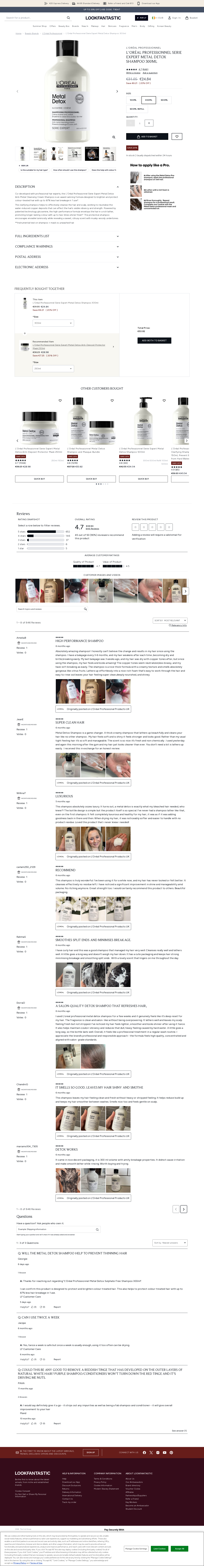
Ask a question (150, 73)
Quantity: (132, 117)
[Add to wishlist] (177, 136)
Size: (129, 93)
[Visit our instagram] (158, 1452)
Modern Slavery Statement (106, 1489)
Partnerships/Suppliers (136, 1495)
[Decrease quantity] (130, 123)
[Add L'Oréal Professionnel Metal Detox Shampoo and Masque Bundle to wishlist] (112, 400)
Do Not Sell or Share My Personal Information (30, 1495)
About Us (130, 1479)
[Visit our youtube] (164, 1452)
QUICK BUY (39, 479)
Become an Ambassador (137, 1505)
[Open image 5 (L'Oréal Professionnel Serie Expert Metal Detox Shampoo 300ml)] (92, 154)
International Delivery (72, 1495)
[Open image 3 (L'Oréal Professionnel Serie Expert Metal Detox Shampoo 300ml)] (57, 154)
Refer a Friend (132, 1499)
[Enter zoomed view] (113, 137)
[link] (174, 18)
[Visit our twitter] (151, 1452)
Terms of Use (36, 1563)
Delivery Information (71, 1492)
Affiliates (130, 1492)
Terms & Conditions (103, 1479)
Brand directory (133, 1485)
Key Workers (131, 1502)
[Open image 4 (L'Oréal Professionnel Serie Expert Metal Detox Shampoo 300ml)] (75, 154)
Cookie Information (103, 1485)
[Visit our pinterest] (171, 1452)
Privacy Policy (100, 1482)
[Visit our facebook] (144, 1452)
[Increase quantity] (149, 123)
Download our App (71, 1482)
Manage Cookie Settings (136, 1549)
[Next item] (187, 440)
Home (18, 33)
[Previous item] (17, 440)
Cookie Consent (22, 1491)
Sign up (91, 1452)
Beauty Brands (32, 33)
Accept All (179, 1549)
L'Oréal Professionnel (52, 33)
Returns (65, 1489)
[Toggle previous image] (17, 91)
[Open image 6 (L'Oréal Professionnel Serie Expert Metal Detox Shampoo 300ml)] (109, 154)
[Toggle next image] (117, 91)
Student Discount (134, 1509)
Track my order (69, 1502)
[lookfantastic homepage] (103, 18)
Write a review (133, 73)
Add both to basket (154, 340)
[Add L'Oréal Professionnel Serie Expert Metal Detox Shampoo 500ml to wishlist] (164, 400)
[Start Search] (68, 18)
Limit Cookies (160, 1549)
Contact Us (67, 1499)
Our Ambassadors (134, 1482)
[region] (102, 1549)
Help (64, 1479)
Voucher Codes (133, 1489)
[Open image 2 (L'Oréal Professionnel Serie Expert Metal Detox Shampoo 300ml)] (40, 154)
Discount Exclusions (71, 1485)
